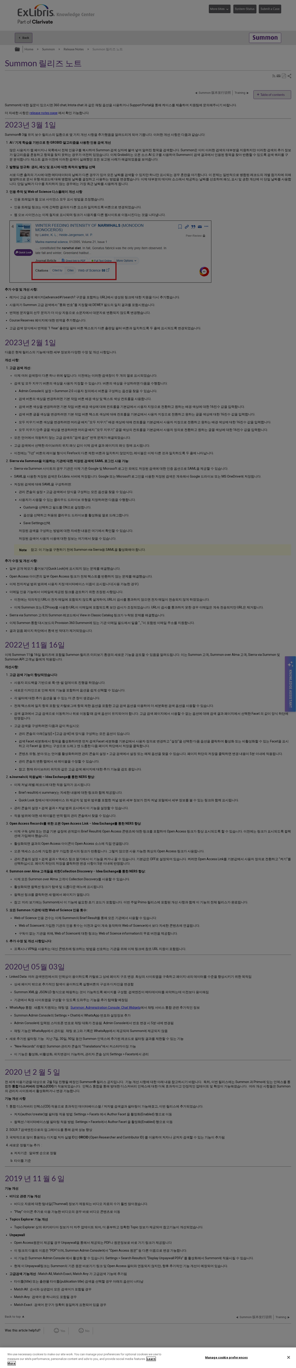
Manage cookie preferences (226, 1357)
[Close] (289, 1357)
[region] (148, 1357)
